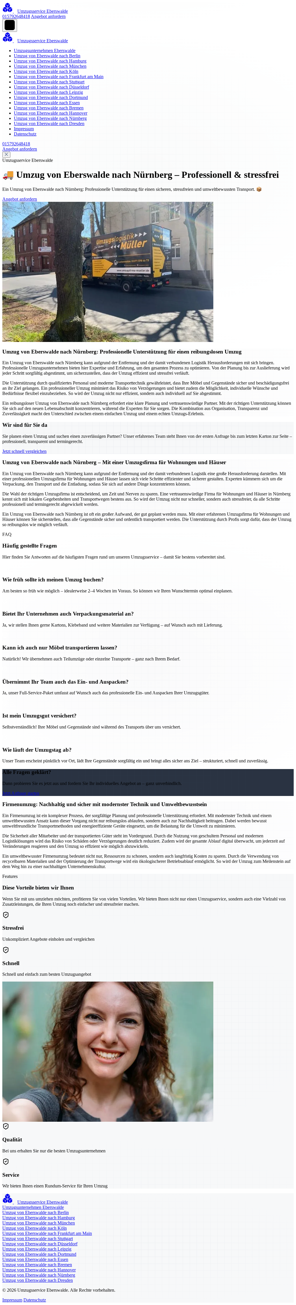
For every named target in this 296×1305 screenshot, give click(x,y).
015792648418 (16, 16)
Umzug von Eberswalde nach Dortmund (51, 97)
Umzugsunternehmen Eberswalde (44, 50)
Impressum (24, 128)
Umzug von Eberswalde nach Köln (46, 71)
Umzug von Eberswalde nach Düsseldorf (51, 87)
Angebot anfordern (48, 16)
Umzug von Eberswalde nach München (50, 66)
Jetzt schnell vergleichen (24, 451)
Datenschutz (25, 133)
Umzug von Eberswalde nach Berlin (47, 55)
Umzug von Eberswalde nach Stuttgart (49, 81)
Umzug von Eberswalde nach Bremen (49, 107)
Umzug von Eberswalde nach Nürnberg (50, 118)
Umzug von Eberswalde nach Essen (47, 102)
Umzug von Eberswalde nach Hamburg (50, 60)
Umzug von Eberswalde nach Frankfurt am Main (58, 76)
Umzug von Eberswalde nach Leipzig (48, 92)
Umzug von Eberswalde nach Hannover (50, 113)
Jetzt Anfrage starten (20, 793)
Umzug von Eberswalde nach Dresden (49, 123)
